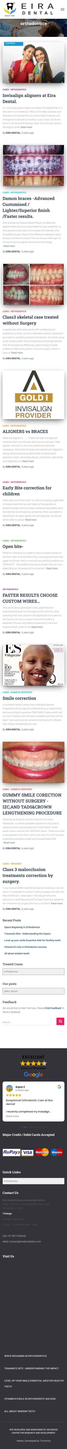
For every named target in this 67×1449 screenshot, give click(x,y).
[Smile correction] (33, 665)
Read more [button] (12, 1116)
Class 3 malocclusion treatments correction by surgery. (28, 875)
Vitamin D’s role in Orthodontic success (25, 947)
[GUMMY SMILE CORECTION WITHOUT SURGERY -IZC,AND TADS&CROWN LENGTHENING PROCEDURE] (33, 762)
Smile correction (19, 698)
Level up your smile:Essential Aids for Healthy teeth (32, 940)
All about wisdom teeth (16, 953)
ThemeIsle (45, 1440)
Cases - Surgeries (12, 864)
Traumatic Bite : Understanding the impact (27, 933)
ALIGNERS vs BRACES (25, 431)
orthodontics (10, 589)
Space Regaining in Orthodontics (22, 927)
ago (27, 132)
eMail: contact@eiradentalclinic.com (22, 1241)
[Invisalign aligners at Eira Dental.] (33, 62)
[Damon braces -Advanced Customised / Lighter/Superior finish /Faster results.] (33, 165)
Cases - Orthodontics (14, 89)
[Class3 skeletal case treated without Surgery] (33, 284)
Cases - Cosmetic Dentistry (17, 692)
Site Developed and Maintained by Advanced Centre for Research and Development (33, 1431)
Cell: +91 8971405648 (14, 1236)
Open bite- (13, 546)
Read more (26, 127)
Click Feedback (53, 1008)
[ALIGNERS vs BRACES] (33, 395)
